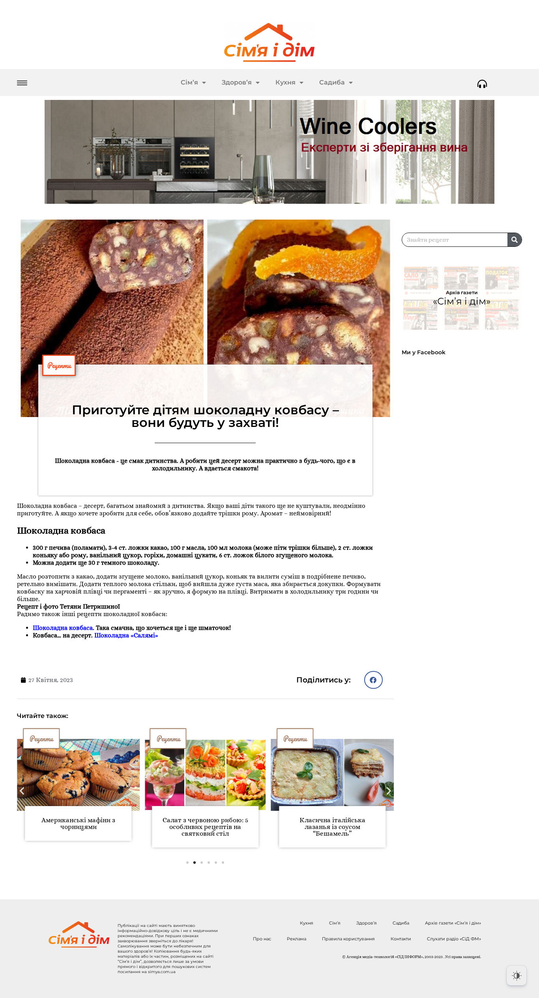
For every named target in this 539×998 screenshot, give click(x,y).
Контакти (401, 939)
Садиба (332, 82)
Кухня (285, 82)
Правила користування (348, 939)
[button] (373, 680)
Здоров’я (237, 82)
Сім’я (189, 82)
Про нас (262, 939)
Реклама (296, 939)
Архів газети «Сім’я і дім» (453, 923)
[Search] (514, 239)
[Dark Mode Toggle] (516, 975)
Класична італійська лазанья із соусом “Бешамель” (332, 826)
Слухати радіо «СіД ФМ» (454, 939)
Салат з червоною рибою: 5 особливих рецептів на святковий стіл (205, 826)
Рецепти (59, 365)
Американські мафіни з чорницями (78, 823)
